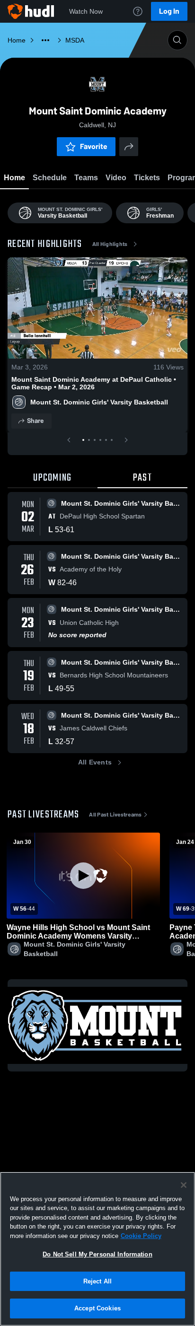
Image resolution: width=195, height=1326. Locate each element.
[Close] (183, 1185)
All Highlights (110, 244)
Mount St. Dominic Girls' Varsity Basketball (99, 402)
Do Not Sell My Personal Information (97, 1254)
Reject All (97, 1281)
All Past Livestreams (115, 814)
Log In (169, 11)
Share (35, 420)
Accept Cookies (97, 1308)
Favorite (93, 146)
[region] (97, 1249)
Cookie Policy (141, 1235)
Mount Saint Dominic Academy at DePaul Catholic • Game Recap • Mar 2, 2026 (93, 383)
